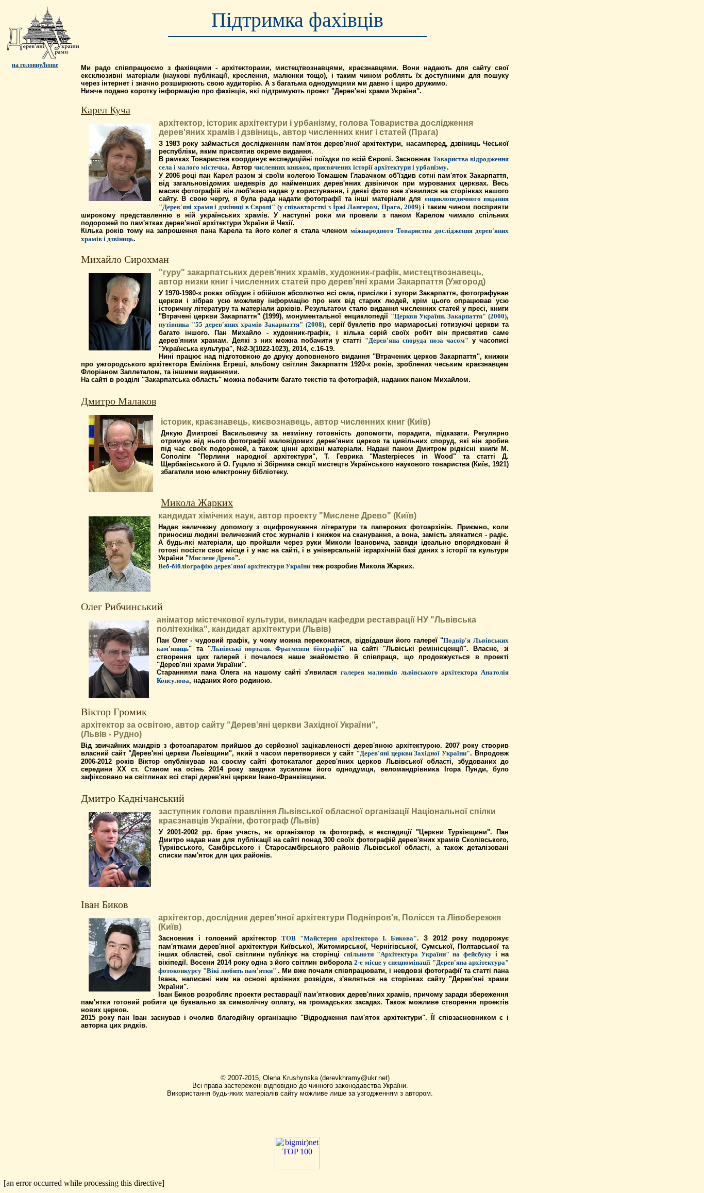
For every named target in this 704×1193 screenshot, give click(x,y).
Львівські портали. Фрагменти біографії (276, 648)
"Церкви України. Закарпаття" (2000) (449, 316)
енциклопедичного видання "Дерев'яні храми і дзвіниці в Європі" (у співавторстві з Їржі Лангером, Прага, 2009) (334, 203)
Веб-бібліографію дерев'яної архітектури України (234, 566)
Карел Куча (105, 109)
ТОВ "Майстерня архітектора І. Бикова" (349, 938)
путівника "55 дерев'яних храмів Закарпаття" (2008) (241, 324)
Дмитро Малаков (118, 401)
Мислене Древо (212, 558)
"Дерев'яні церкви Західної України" (413, 753)
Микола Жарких (197, 502)
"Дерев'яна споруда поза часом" (416, 340)
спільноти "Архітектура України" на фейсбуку (418, 954)
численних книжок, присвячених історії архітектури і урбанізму (350, 167)
